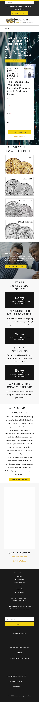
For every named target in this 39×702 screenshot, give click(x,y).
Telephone (9, 122)
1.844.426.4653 (19, 561)
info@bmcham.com (19, 557)
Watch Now (15, 61)
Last (8, 106)
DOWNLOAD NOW (19, 132)
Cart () (20, 9)
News (19, 586)
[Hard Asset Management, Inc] (19, 20)
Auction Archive (19, 592)
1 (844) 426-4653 (15, 6)
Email (9, 113)
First (8, 98)
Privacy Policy (19, 137)
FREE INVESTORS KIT (20, 13)
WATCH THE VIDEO (16, 266)
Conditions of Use (19, 582)
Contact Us (19, 589)
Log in (28, 6)
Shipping (19, 576)
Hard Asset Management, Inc (21, 696)
